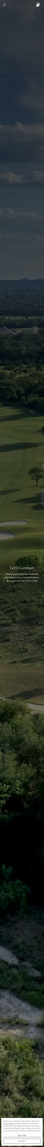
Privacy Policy (8, 1124)
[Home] (37, 5)
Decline (22, 1135)
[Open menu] (4, 5)
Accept (22, 1141)
